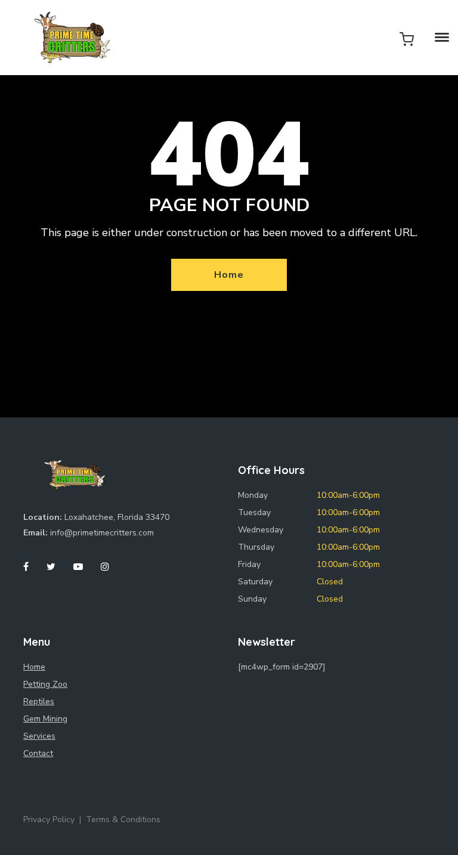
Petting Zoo (45, 684)
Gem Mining (45, 718)
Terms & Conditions (123, 819)
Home (228, 274)
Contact (38, 753)
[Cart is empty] (407, 39)
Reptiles (38, 701)
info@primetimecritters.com (102, 532)
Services (39, 736)
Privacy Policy (49, 819)
